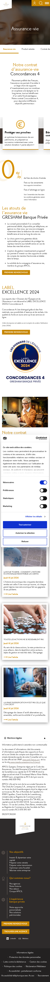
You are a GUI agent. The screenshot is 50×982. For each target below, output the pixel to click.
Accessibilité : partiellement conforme (25, 971)
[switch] (43, 490)
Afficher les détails (33, 516)
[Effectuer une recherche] (41, 3)
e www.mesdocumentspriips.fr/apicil (24, 762)
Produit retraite (28, 49)
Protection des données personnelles (25, 957)
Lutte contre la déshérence (14, 961)
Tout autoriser (25, 525)
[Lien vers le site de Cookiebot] (36, 438)
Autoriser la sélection (25, 533)
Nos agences (14, 883)
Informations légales (25, 952)
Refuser (25, 541)
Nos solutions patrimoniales (15, 913)
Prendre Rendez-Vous (16, 272)
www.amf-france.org (31, 759)
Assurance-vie (9, 49)
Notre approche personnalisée (16, 908)
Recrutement (43, 975)
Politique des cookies (13, 966)
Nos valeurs (14, 888)
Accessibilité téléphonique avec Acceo (17, 975)
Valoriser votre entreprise (19, 870)
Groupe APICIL (16, 891)
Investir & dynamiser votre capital (20, 859)
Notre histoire (15, 886)
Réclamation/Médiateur (36, 966)
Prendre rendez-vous (15, 923)
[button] (44, 882)
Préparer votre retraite (18, 862)
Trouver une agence (15, 931)
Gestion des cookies (38, 961)
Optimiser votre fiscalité (19, 867)
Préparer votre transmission (20, 865)
